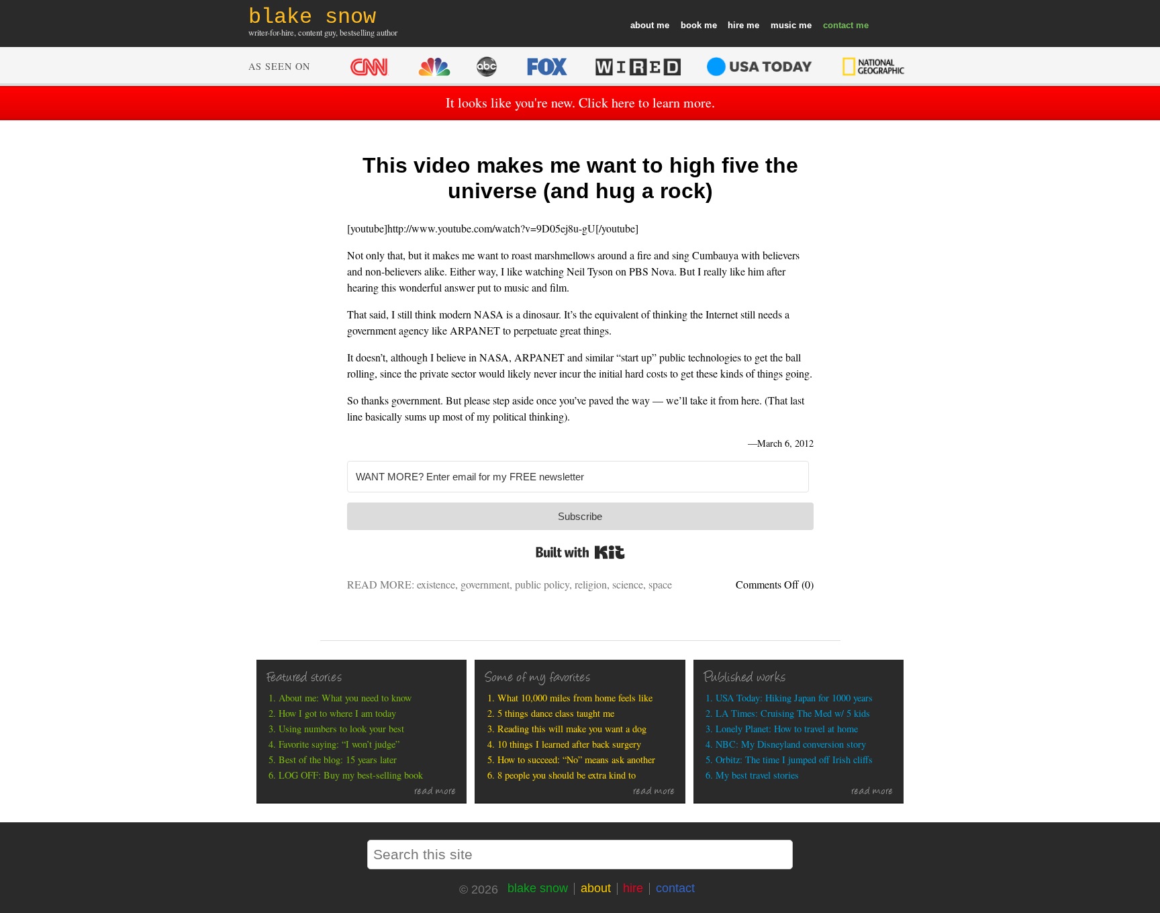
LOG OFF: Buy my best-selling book (351, 775)
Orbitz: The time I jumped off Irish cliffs (794, 759)
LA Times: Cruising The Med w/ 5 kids (793, 713)
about (642, 25)
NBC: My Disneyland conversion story (791, 744)
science (627, 584)
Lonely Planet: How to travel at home (787, 728)
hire (736, 25)
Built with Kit (580, 552)
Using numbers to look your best (341, 728)
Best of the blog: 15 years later (338, 759)
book (691, 25)
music (783, 25)
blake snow (538, 888)
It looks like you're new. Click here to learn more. (580, 102)
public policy (542, 584)
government (485, 584)
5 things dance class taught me (555, 713)
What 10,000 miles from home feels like (574, 697)
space (660, 584)
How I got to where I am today (337, 713)
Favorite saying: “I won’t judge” (339, 744)
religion (591, 584)
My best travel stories (757, 775)
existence (436, 584)
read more (435, 792)
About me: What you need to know (345, 697)
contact (838, 25)
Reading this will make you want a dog (571, 728)
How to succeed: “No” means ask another (576, 759)
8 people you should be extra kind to (566, 775)
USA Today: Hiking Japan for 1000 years (794, 697)
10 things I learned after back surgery (569, 744)
